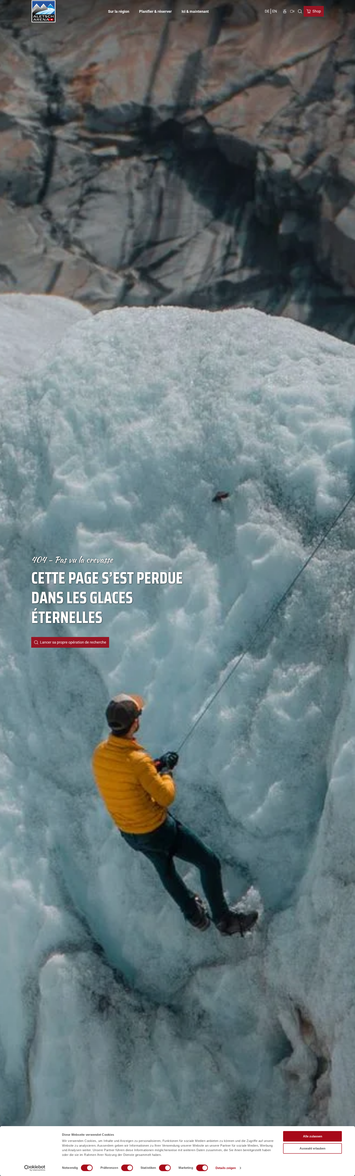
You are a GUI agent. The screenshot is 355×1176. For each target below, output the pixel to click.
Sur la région (118, 11)
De (267, 11)
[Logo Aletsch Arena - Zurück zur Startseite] (43, 11)
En (274, 11)
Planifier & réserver (155, 11)
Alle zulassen (312, 1136)
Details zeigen (226, 1168)
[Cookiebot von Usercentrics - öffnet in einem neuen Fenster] (35, 1168)
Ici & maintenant (195, 11)
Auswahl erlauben (312, 1148)
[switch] (127, 1167)
